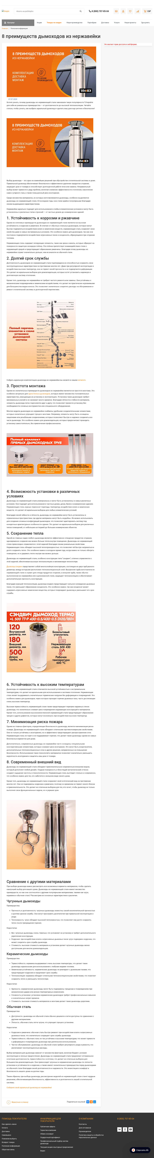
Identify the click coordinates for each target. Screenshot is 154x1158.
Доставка (105, 23)
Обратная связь (8, 1150)
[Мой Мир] (94, 1101)
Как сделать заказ (9, 1124)
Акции (39, 23)
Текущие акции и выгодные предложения (56, 1147)
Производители (85, 1131)
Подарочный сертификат (50, 1137)
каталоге (81, 380)
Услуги (116, 23)
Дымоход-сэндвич (14, 566)
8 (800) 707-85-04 (125, 1118)
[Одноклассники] (91, 1101)
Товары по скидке (54, 23)
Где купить (145, 23)
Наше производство (74, 23)
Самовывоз (6, 1135)
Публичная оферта (47, 1127)
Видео (42, 1151)
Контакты (83, 1124)
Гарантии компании (48, 1130)
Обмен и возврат (47, 1134)
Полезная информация (11, 1146)
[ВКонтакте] (87, 1101)
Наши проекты (130, 23)
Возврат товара (8, 1142)
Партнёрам (91, 23)
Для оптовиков (85, 1128)
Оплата (5, 1128)
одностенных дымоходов (39, 394)
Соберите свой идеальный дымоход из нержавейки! (29, 1087)
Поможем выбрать (9, 1139)
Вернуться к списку (20, 1102)
